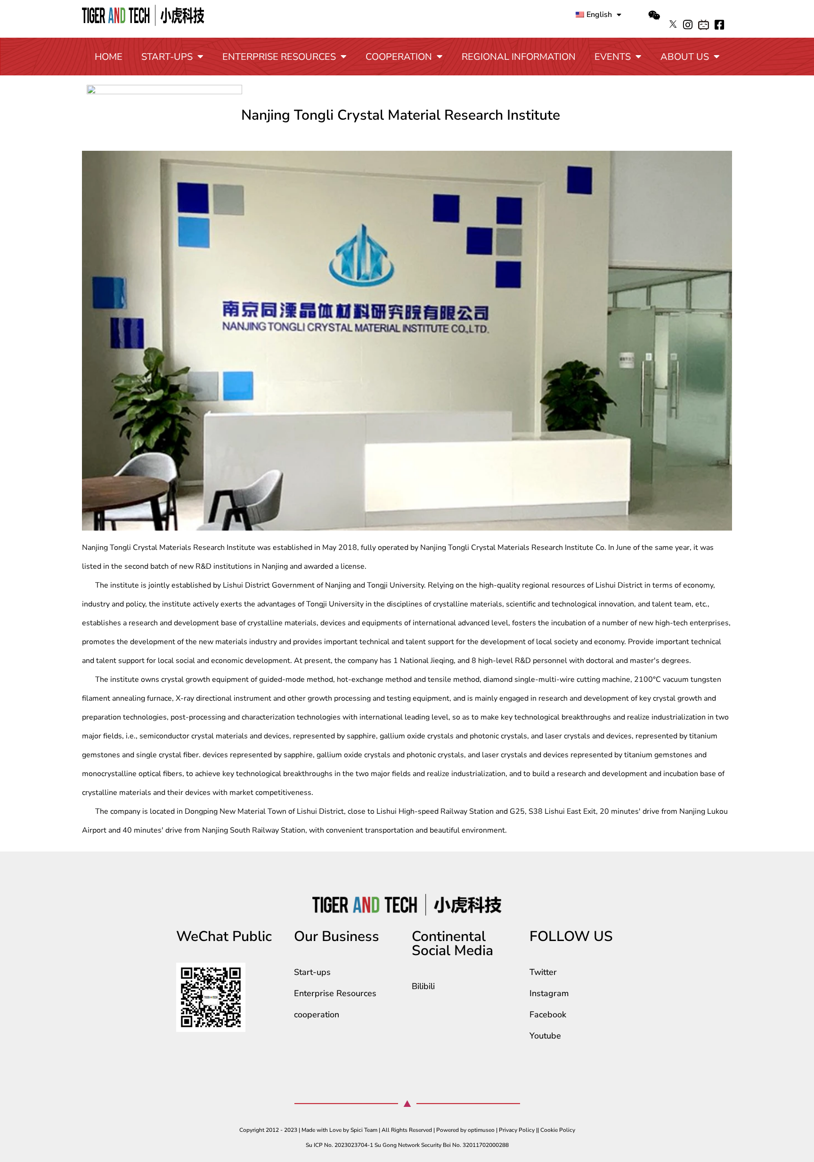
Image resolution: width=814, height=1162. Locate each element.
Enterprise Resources (279, 56)
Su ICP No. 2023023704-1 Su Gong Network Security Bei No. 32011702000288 (407, 1145)
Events (612, 56)
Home (108, 56)
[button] (654, 15)
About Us (684, 56)
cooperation (399, 56)
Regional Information (519, 56)
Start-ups (167, 56)
